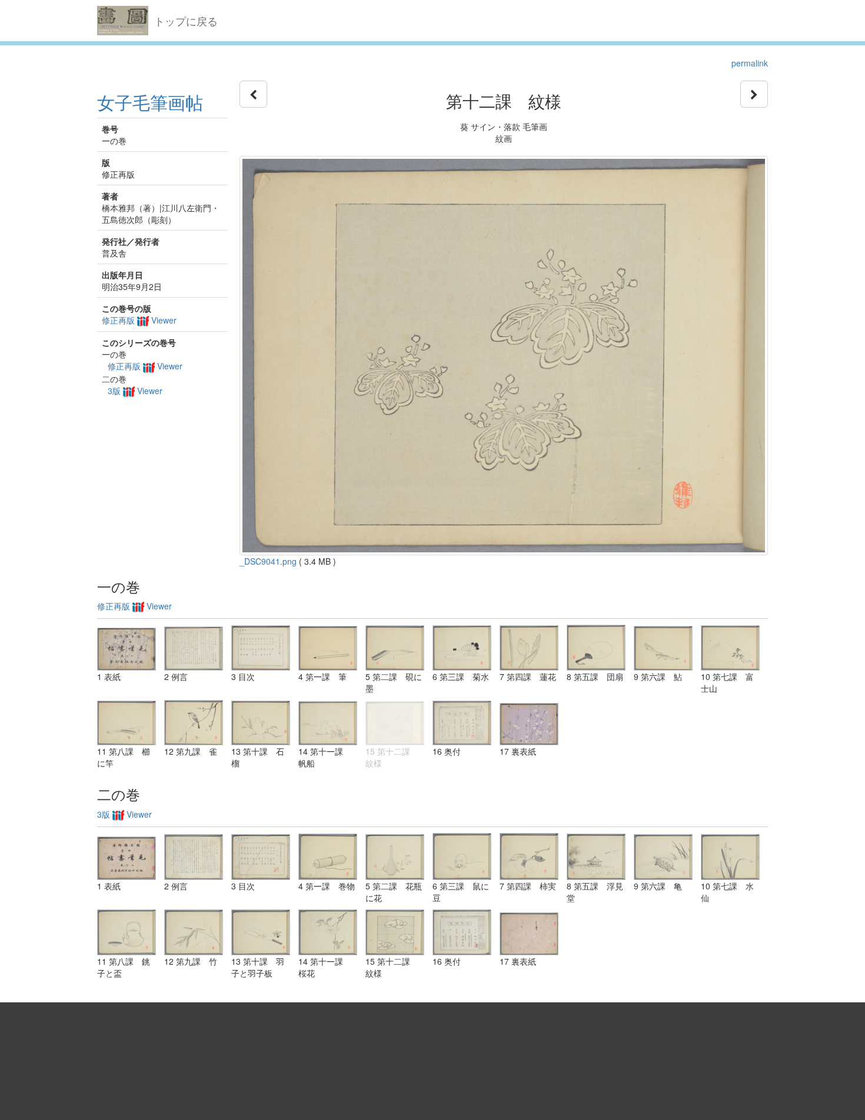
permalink (749, 63)
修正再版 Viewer (139, 320)
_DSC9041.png (268, 561)
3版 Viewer (135, 390)
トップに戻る (186, 20)
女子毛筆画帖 (150, 102)
